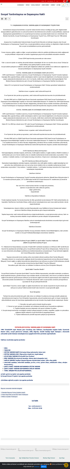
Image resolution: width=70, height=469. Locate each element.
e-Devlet (42, 1)
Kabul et (43, 466)
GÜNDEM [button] (53, 5)
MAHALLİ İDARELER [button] (35, 5)
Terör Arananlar (10, 458)
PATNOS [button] (28, 5)
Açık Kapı (62, 458)
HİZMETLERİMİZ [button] (45, 5)
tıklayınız (37, 466)
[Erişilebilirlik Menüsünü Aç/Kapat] (66, 465)
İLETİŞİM (58, 5)
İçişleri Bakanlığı (50, 1)
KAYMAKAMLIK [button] (20, 5)
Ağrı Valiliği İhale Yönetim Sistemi (29, 458)
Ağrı (57, 1)
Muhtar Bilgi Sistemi (49, 458)
